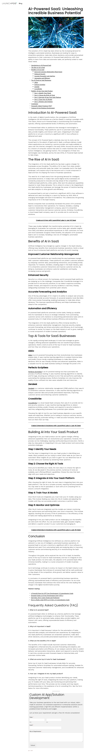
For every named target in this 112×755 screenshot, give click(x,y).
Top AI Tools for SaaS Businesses (41, 80)
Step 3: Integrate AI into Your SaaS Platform (47, 97)
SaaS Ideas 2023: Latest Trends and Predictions (45, 597)
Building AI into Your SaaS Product (42, 91)
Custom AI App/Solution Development (43, 108)
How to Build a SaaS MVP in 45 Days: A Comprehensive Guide (50, 600)
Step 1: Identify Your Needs (42, 93)
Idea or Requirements (35, 731)
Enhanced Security (39, 74)
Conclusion (34, 104)
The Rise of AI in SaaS (38, 67)
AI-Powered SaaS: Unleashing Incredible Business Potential (55, 11)
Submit (33, 745)
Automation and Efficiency (42, 78)
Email (31, 725)
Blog (20, 3)
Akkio (36, 82)
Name (31, 717)
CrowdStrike (38, 89)
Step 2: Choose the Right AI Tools (44, 95)
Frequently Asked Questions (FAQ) (41, 106)
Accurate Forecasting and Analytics (44, 76)
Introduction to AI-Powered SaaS (41, 65)
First (30, 722)
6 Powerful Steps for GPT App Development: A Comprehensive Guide (52, 593)
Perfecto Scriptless (39, 84)
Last (47, 722)
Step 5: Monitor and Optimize (43, 101)
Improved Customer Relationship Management (48, 72)
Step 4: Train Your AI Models (43, 99)
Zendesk (36, 86)
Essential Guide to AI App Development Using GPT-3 (47, 595)
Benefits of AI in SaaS (37, 69)
